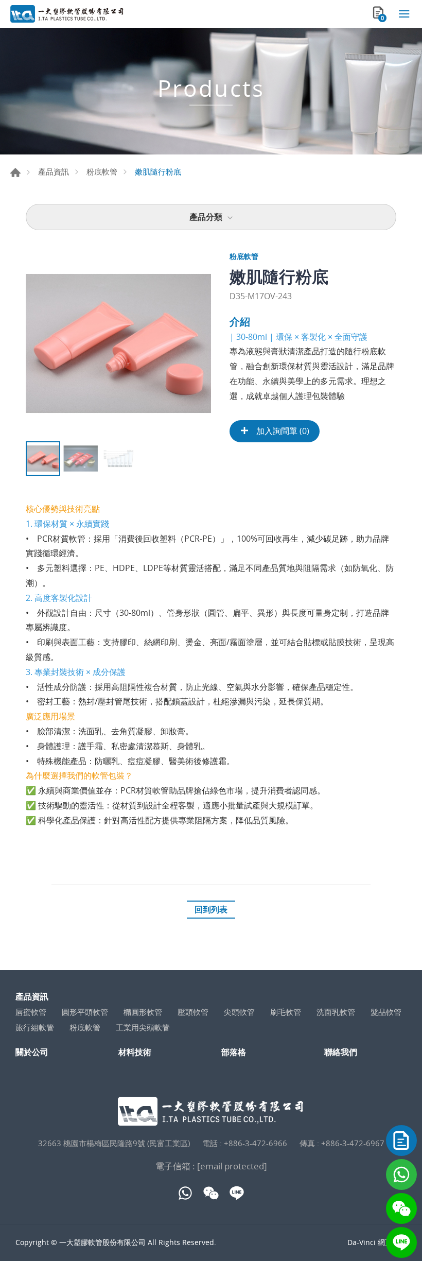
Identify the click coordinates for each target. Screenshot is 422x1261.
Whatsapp (401, 1174)
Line (401, 1242)
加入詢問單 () (281, 431)
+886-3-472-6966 (255, 1143)
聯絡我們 (401, 1140)
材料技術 (134, 1052)
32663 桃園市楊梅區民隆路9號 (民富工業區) (114, 1143)
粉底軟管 (101, 171)
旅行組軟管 (34, 1027)
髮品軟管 (386, 1011)
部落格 (233, 1052)
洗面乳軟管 (335, 1011)
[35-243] (118, 343)
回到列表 (211, 909)
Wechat (401, 1208)
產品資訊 (53, 171)
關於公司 (31, 1052)
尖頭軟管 (239, 1011)
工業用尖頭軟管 (143, 1027)
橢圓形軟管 (143, 1011)
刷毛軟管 (285, 1011)
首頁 (15, 172)
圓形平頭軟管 (85, 1011)
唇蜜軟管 (30, 1011)
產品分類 (205, 216)
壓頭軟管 (193, 1011)
